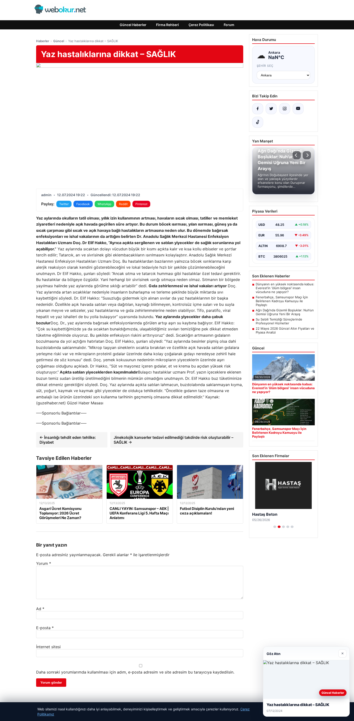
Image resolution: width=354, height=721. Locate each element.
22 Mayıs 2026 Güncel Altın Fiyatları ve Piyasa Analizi (285, 330)
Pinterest (141, 204)
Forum (229, 25)
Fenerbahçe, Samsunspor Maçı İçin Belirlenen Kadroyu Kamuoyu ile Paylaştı (282, 301)
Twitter (64, 204)
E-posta (45, 627)
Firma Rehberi (167, 25)
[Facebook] (257, 108)
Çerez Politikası (201, 25)
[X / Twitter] (271, 108)
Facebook (83, 204)
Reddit (123, 204)
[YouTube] (298, 108)
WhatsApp (104, 204)
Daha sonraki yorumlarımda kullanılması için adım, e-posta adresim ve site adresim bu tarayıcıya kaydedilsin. (135, 672)
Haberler (42, 41)
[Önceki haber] (297, 155)
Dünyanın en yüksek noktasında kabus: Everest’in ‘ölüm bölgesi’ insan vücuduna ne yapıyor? (285, 288)
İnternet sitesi (48, 646)
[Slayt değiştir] (274, 527)
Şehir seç (265, 65)
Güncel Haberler (133, 25)
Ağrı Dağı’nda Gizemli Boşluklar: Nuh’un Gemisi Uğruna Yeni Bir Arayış (285, 312)
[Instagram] (284, 108)
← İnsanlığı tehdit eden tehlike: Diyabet (67, 440)
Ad (40, 608)
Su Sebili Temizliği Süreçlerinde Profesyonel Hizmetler (279, 321)
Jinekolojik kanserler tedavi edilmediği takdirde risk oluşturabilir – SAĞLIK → (173, 440)
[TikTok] (257, 122)
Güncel (58, 41)
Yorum (43, 563)
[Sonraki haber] (307, 155)
